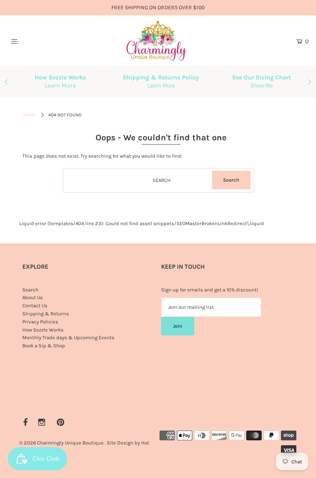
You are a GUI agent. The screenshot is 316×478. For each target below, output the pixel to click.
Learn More (60, 85)
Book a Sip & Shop (43, 345)
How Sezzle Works (43, 330)
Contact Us (34, 305)
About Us (32, 297)
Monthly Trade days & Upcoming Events (68, 337)
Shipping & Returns (45, 313)
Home (29, 115)
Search (30, 290)
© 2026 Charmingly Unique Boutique (61, 443)
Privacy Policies (40, 322)
